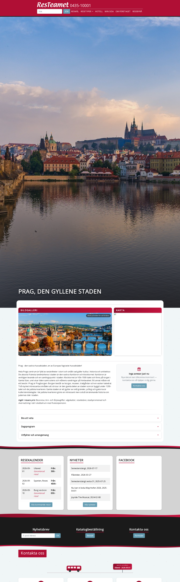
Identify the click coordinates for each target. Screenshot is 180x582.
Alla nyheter (90, 504)
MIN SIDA (109, 11)
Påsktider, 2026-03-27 (81, 474)
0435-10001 (80, 5)
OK (57, 535)
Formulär (139, 535)
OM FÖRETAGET (123, 11)
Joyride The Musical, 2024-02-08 (86, 497)
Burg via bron (40, 493)
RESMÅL (75, 11)
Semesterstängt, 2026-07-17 (84, 468)
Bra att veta (27, 418)
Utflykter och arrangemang (35, 434)
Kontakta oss (139, 385)
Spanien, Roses (41, 480)
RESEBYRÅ (137, 11)
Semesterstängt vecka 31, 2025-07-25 (88, 481)
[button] (25, 334)
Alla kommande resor (41, 504)
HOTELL (99, 11)
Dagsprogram (28, 426)
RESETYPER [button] (86, 11)
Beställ (90, 535)
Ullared (39, 471)
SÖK (67, 11)
